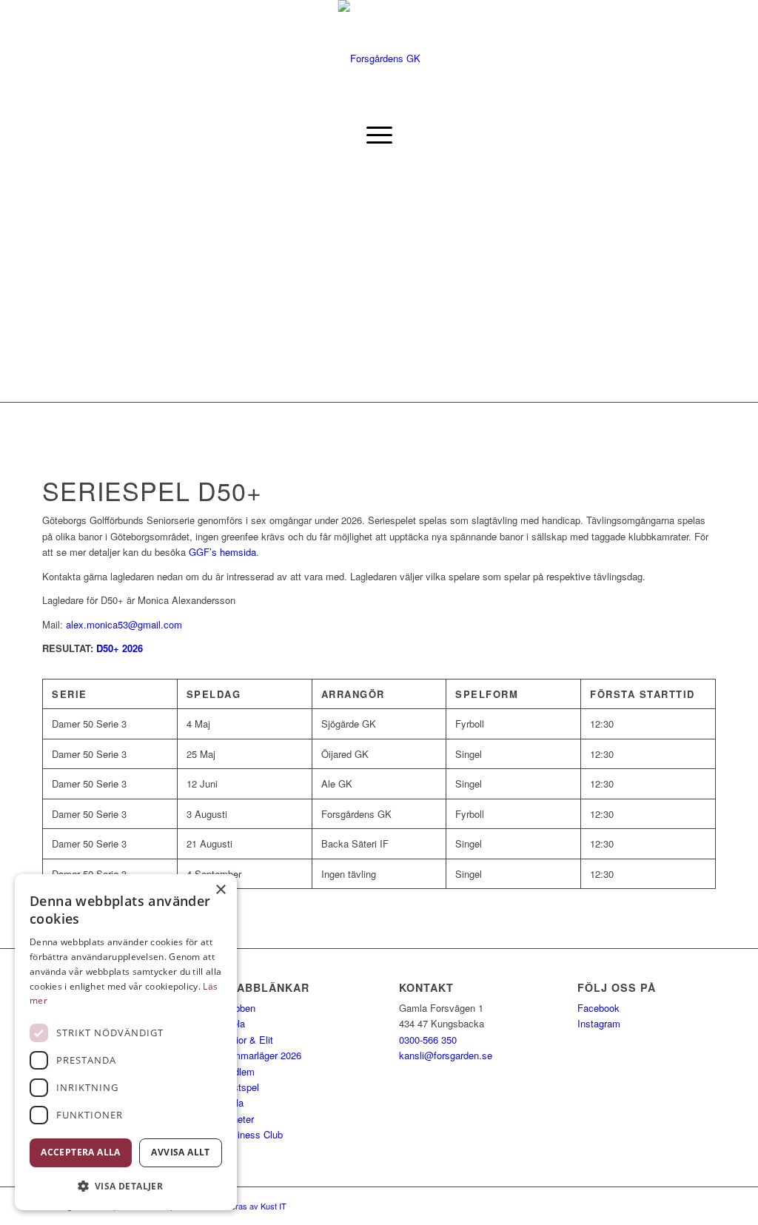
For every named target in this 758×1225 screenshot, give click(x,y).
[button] (126, 1186)
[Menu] (379, 134)
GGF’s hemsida (222, 552)
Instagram (598, 1023)
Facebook (598, 1008)
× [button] (220, 890)
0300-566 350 (428, 1040)
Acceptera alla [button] (81, 1152)
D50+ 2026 (119, 648)
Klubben (238, 1008)
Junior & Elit (247, 1040)
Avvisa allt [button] (180, 1152)
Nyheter (237, 1119)
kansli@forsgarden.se (445, 1055)
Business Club (252, 1134)
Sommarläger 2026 (261, 1055)
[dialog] (126, 1042)
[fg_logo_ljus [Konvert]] (379, 58)
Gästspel (240, 1087)
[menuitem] (379, 134)
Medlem (238, 1071)
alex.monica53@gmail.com (124, 624)
